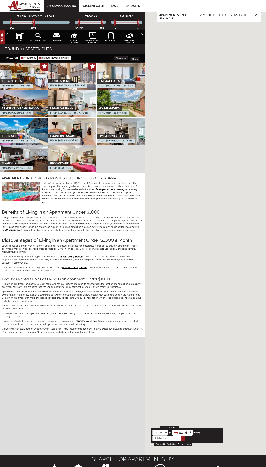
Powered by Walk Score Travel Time (173, 444)
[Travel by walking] (190, 432)
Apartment (35, 16)
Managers (132, 5)
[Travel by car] (175, 432)
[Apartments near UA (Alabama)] (24, 6)
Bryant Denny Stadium (71, 256)
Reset (135, 59)
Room (50, 16)
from (196, 432)
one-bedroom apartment (74, 267)
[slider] (11, 22)
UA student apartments (16, 230)
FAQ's (114, 5)
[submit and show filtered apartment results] (183, 438)
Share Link (122, 58)
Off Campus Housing (61, 5)
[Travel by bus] (181, 432)
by (170, 432)
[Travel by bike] (186, 432)
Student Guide (93, 5)
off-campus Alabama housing (109, 189)
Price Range (29, 58)
